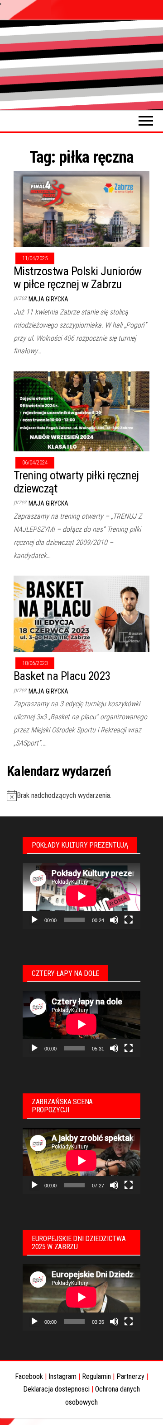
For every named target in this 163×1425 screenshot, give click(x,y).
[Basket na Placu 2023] (81, 613)
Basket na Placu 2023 (62, 676)
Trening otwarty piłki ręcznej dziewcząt (76, 482)
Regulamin (96, 1376)
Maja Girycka (48, 299)
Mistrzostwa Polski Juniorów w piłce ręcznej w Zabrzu (78, 277)
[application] (81, 896)
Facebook (29, 1376)
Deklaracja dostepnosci (56, 1389)
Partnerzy (130, 1376)
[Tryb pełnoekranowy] (128, 919)
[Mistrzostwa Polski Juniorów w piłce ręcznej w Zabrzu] (81, 208)
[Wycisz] (114, 919)
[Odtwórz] (34, 919)
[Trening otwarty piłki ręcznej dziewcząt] (81, 411)
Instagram (62, 1376)
